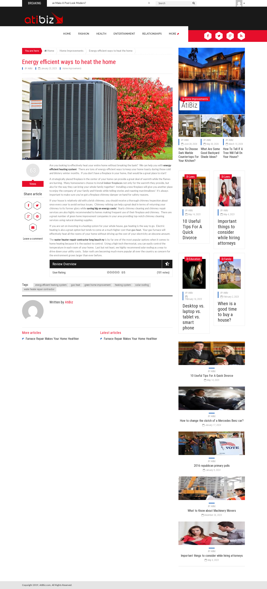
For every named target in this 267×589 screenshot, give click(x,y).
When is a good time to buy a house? (227, 312)
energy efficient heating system (51, 284)
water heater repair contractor (39, 289)
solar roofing (142, 284)
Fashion (83, 34)
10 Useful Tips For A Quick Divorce (192, 229)
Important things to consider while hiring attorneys (229, 232)
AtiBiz (30, 68)
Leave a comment (33, 238)
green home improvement (97, 284)
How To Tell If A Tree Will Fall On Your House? (233, 153)
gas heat (75, 284)
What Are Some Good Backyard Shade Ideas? (210, 153)
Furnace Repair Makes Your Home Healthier (52, 339)
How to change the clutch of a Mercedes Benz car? (212, 421)
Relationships (152, 34)
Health (101, 34)
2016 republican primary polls (212, 466)
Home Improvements (72, 68)
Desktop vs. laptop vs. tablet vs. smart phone (193, 317)
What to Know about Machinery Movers (212, 511)
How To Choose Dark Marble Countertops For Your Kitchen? (188, 155)
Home (67, 34)
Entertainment (124, 34)
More (173, 34)
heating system (123, 284)
